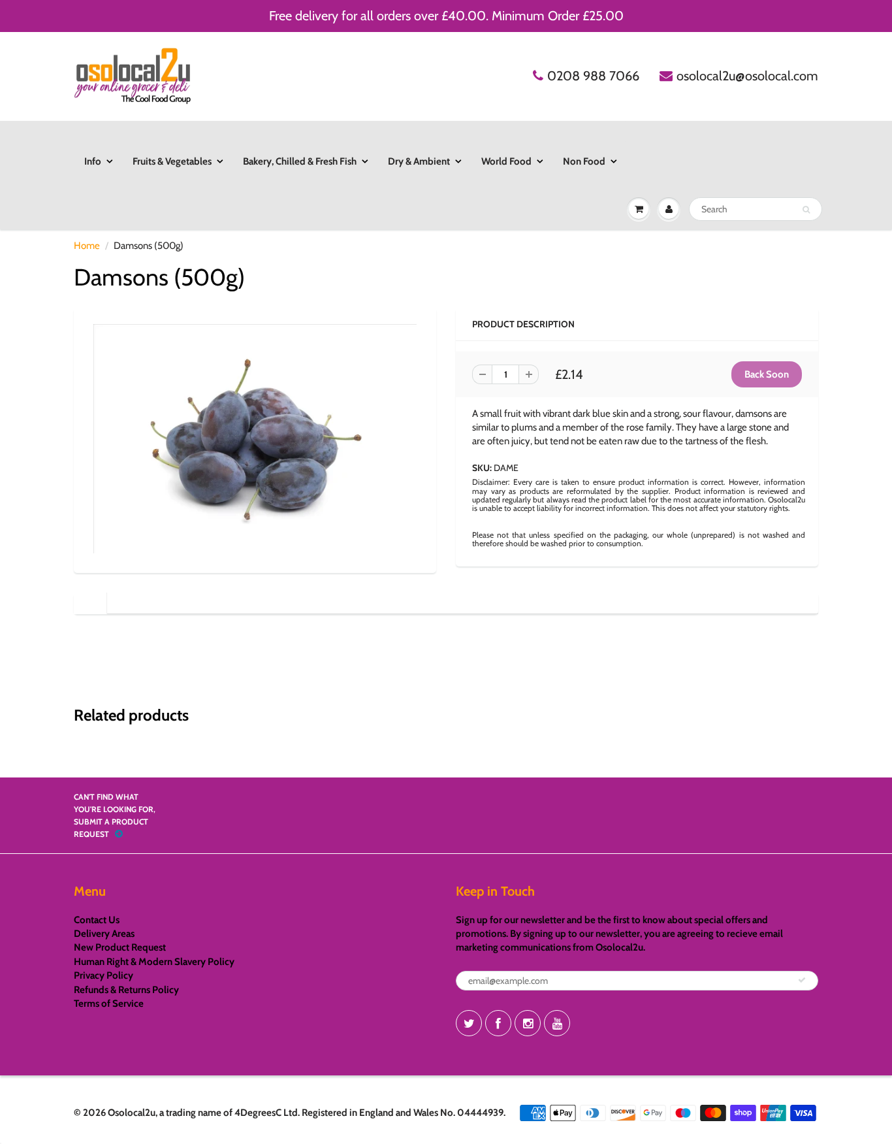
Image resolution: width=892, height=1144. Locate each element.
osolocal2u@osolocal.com (747, 76)
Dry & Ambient (419, 161)
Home (87, 246)
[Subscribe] (801, 980)
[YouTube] (557, 1023)
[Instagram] (528, 1023)
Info (92, 161)
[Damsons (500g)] (255, 438)
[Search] (806, 209)
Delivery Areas (104, 934)
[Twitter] (469, 1023)
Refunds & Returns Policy (126, 990)
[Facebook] (498, 1023)
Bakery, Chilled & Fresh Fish (300, 161)
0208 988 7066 (593, 76)
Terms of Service (109, 1003)
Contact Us (96, 920)
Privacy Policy (103, 975)
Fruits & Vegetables (172, 161)
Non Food (584, 161)
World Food (506, 161)
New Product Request (120, 947)
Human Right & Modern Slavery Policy (154, 962)
